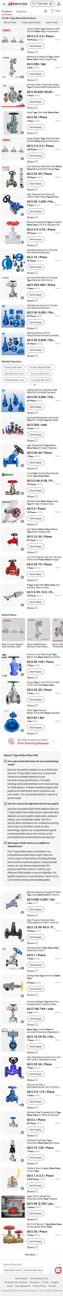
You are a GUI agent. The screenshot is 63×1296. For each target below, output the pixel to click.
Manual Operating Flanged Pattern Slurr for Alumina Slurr (44, 893)
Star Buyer (34, 1282)
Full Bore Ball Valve (33, 1270)
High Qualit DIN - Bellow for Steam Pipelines (42, 446)
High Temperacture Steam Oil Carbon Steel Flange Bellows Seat (43, 195)
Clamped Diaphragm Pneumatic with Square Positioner (43, 1141)
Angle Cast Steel (43, 112)
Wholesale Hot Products (15, 1282)
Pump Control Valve (30, 22)
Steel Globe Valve (12, 1270)
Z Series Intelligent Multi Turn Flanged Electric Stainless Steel (43, 1002)
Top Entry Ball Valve (40, 373)
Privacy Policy (39, 1286)
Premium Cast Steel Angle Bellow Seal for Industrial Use (44, 655)
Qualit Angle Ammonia (43, 976)
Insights (55, 1282)
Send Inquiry (35, 46)
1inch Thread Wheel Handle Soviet (42, 474)
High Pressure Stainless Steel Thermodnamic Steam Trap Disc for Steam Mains (43, 921)
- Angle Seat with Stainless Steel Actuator (43, 586)
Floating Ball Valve (13, 367)
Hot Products (21, 1278)
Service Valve (10, 22)
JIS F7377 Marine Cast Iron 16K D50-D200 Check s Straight (44, 558)
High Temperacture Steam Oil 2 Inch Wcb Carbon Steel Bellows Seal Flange (44, 1058)
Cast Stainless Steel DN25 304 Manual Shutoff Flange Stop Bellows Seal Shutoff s (44, 167)
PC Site (45, 1282)
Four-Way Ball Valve (40, 380)
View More (30, 1254)
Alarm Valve (51, 22)
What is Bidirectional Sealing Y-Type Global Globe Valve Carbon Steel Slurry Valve (37, 645)
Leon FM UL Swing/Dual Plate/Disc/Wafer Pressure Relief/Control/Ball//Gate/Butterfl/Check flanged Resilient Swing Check (44, 1197)
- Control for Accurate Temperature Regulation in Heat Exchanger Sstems (44, 1030)
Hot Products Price (39, 1278)
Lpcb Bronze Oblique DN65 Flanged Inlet (42, 530)
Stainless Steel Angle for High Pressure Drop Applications (42, 502)
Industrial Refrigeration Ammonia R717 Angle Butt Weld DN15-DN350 (42, 418)
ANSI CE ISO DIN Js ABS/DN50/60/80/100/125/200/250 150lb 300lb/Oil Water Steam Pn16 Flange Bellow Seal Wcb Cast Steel (44, 1086)
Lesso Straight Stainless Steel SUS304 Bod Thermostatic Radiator (43, 30)
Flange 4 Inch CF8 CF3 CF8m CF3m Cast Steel (43, 683)
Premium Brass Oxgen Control (43, 1169)
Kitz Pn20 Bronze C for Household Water (44, 1225)
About (10, 1286)
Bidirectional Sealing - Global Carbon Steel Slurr (43, 58)
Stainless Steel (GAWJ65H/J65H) (43, 949)
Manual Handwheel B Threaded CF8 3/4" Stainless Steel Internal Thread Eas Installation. (44, 223)
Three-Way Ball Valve (14, 380)
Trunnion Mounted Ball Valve (42, 367)
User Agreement (22, 1286)
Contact (52, 1286)
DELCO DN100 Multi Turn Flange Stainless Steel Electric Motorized (42, 278)
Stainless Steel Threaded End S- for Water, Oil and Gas (44, 1113)
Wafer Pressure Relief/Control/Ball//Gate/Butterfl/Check (44, 711)
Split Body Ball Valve (14, 373)
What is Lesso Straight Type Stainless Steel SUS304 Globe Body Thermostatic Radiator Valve (12, 645)
